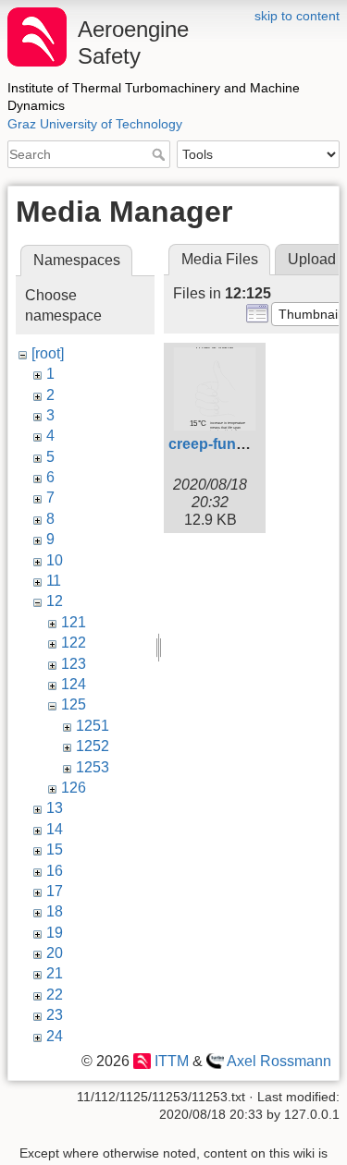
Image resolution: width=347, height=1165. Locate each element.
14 (54, 829)
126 (73, 787)
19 (54, 932)
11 (53, 581)
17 (54, 891)
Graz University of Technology (94, 123)
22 (54, 994)
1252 (92, 746)
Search (160, 154)
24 (54, 1036)
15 (54, 849)
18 (54, 911)
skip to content (297, 15)
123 (73, 664)
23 (54, 1015)
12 (54, 601)
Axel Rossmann (279, 1061)
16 (54, 871)
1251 (92, 726)
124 (73, 684)
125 (73, 704)
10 (54, 560)
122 (73, 642)
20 (54, 953)
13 (54, 808)
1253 (92, 767)
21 (54, 973)
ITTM (171, 1061)
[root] (47, 353)
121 (73, 622)
